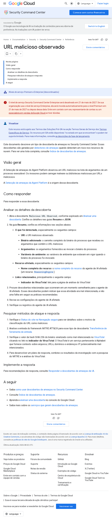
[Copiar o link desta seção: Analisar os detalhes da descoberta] (54, 210)
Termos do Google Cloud (61, 495)
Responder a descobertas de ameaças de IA (71, 371)
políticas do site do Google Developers (30, 440)
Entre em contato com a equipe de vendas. (15, 476)
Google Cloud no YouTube (96, 473)
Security (32, 39)
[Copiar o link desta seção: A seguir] (19, 382)
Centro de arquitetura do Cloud (69, 476)
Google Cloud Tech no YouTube (95, 479)
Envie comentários (95, 47)
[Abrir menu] (5, 3)
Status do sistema (39, 473)
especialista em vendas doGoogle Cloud (27, 113)
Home (6, 39)
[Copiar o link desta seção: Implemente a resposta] (38, 365)
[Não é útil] (106, 39)
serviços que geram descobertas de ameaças (54, 405)
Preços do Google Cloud (14, 464)
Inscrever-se (66, 506)
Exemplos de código (67, 471)
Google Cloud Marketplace (10, 469)
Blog (87, 459)
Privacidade (25, 495)
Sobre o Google (11, 495)
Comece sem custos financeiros (89, 12)
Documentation (18, 39)
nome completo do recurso (68, 268)
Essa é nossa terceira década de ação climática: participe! (31, 500)
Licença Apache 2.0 (78, 437)
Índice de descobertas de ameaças (68, 151)
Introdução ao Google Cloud (67, 465)
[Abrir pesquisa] (66, 3)
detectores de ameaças (46, 147)
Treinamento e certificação (64, 483)
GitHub (61, 459)
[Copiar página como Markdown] (16, 53)
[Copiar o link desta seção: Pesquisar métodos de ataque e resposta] (62, 314)
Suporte (34, 464)
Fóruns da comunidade (41, 459)
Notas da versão (38, 468)
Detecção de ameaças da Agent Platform (26, 182)
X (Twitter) (90, 468)
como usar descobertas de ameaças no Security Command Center (49, 389)
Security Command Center (27, 12)
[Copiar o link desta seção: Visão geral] (24, 163)
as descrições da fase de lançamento (72, 136)
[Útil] (102, 39)
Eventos (88, 464)
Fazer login (103, 3)
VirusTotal (99, 337)
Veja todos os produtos (14, 459)
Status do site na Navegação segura (39, 319)
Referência (69, 39)
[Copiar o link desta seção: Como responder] (34, 194)
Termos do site (41, 495)
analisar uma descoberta (32, 400)
